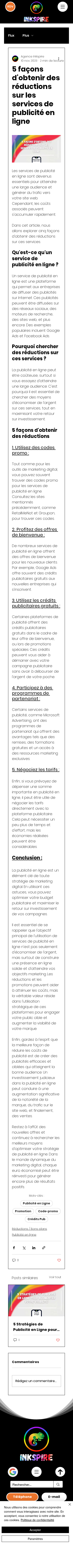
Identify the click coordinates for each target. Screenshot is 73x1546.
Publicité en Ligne (36, 1203)
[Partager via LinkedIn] (34, 1248)
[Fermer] (67, 1507)
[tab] (22, 1497)
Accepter (35, 1530)
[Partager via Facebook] (14, 1248)
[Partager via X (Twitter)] (24, 1248)
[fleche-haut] (60, 1472)
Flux (11, 35)
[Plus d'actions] (58, 58)
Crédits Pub (36, 1219)
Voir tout (55, 1277)
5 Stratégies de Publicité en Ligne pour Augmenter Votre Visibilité (35, 1327)
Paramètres (35, 1539)
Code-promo (48, 1211)
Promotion (23, 1211)
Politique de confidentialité (37, 1520)
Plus (26, 35)
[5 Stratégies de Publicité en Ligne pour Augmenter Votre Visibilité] (36, 1300)
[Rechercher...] (57, 1484)
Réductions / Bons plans (29, 1229)
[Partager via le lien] (44, 1248)
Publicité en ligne (24, 1235)
